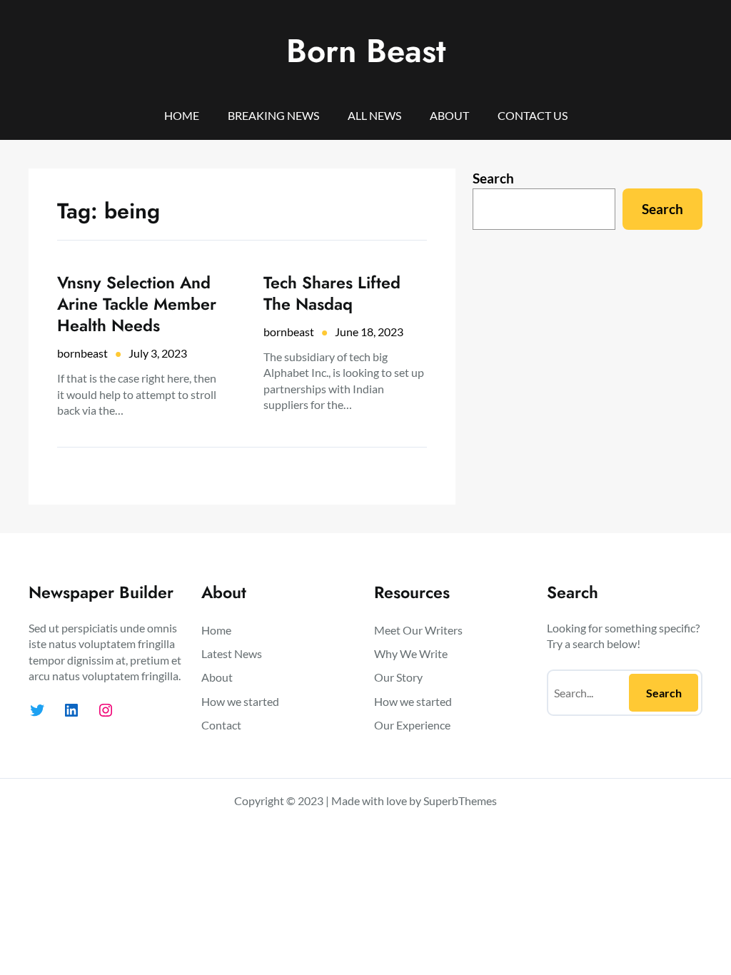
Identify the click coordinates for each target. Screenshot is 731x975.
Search (493, 178)
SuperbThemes (460, 800)
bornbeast (82, 353)
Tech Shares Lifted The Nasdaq (331, 293)
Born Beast (365, 50)
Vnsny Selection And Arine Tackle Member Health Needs (136, 304)
